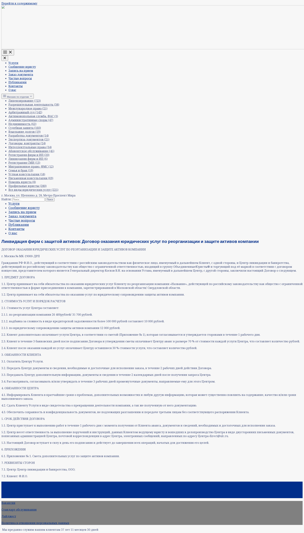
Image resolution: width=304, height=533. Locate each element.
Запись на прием (20, 71)
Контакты (15, 86)
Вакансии (8, 503)
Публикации (17, 82)
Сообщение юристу (22, 67)
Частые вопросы (20, 78)
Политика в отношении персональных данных (35, 523)
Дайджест (8, 516)
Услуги (13, 63)
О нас (12, 90)
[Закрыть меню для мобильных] (4, 58)
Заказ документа (20, 74)
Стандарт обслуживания (19, 510)
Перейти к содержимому (19, 3)
